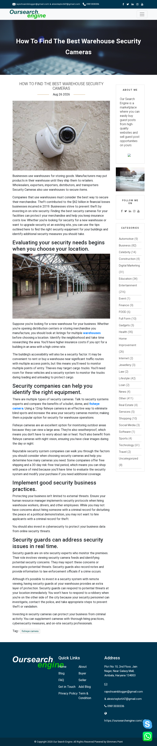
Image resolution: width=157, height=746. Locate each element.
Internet (124, 358)
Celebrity (124, 252)
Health (123, 332)
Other (122, 398)
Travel (123, 452)
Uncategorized (128, 458)
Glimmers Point (115, 741)
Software (125, 432)
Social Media (127, 425)
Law (121, 371)
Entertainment (128, 285)
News (122, 391)
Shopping (125, 418)
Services (124, 411)
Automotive (126, 239)
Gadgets (124, 325)
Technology (126, 445)
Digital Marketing (129, 265)
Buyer (82, 673)
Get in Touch (66, 687)
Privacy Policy (68, 693)
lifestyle (124, 378)
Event (122, 298)
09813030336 (92, 4)
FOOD (122, 312)
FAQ (61, 680)
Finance (124, 305)
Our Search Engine (62, 741)
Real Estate (126, 405)
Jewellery (125, 365)
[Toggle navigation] (142, 14)
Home (62, 666)
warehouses (92, 333)
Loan (122, 385)
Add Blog (84, 687)
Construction (127, 259)
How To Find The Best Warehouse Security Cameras (61, 86)
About (82, 666)
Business (125, 245)
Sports (123, 438)
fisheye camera (30, 631)
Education (125, 278)
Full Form (125, 318)
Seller (82, 680)
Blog (61, 673)
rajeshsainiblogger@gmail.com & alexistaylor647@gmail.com (48, 4)
